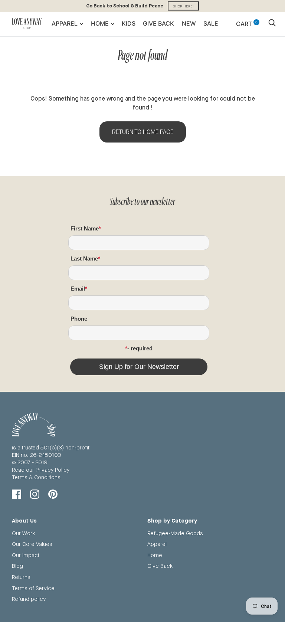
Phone (79, 318)
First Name (85, 228)
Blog (17, 565)
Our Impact (25, 555)
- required (140, 348)
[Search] (272, 23)
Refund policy (29, 598)
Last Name (84, 258)
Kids (128, 23)
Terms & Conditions (36, 477)
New (189, 23)
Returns (21, 576)
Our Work (23, 533)
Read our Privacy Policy (40, 469)
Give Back (158, 23)
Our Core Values (32, 543)
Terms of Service (33, 588)
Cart (247, 23)
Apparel (65, 23)
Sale (210, 23)
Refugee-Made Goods (175, 533)
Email (78, 288)
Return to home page (142, 132)
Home (100, 23)
